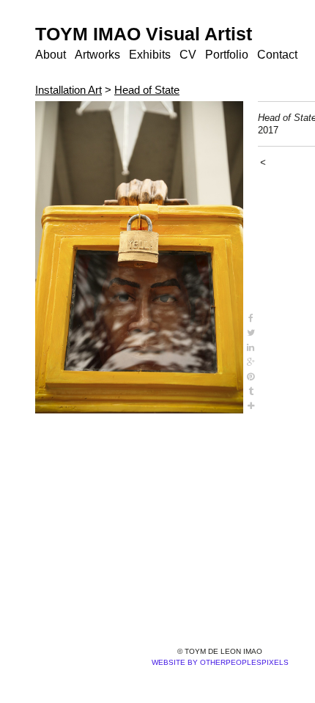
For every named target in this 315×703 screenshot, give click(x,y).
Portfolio (226, 54)
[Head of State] (139, 257)
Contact (277, 54)
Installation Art (68, 90)
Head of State (146, 90)
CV (187, 54)
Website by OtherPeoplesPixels (220, 662)
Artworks (97, 54)
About (50, 54)
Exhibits (150, 54)
